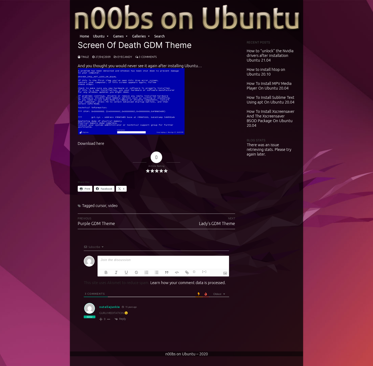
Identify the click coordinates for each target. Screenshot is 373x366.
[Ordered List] (144, 272)
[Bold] (104, 272)
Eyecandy (124, 56)
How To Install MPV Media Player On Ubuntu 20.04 (269, 85)
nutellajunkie (109, 307)
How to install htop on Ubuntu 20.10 (266, 71)
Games (118, 36)
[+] (204, 271)
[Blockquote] (164, 272)
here (100, 143)
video (113, 205)
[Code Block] (174, 272)
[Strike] (134, 272)
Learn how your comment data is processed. (188, 282)
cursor (101, 205)
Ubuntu (99, 36)
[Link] (185, 272)
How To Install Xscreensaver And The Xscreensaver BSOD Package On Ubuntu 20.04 (271, 118)
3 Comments (147, 56)
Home (84, 36)
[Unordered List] (154, 272)
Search (159, 36)
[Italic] (114, 272)
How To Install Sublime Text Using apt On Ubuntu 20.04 (270, 99)
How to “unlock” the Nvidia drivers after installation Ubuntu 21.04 (270, 55)
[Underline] (124, 272)
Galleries (139, 36)
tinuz (85, 56)
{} (194, 271)
